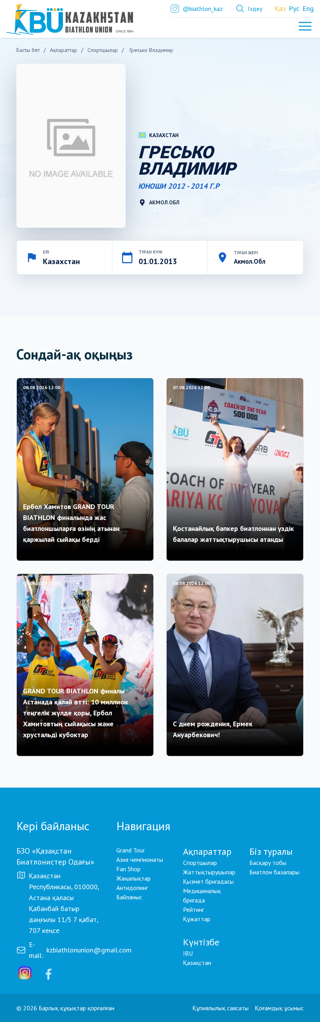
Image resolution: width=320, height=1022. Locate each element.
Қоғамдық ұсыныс (279, 1008)
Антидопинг (132, 888)
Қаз (280, 8)
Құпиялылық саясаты (220, 1008)
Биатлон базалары (274, 872)
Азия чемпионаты (139, 859)
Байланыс (129, 897)
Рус (294, 8)
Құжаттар (196, 919)
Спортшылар (200, 863)
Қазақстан (197, 963)
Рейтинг (193, 909)
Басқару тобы (267, 863)
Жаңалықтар (133, 878)
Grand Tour (130, 850)
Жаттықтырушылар (209, 872)
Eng (308, 8)
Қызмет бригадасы (208, 881)
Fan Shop (128, 869)
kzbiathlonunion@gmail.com (89, 949)
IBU (188, 953)
